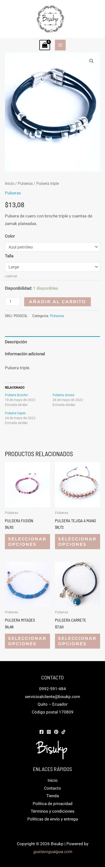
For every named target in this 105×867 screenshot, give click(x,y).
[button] (91, 61)
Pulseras (25, 183)
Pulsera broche (16, 395)
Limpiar (11, 276)
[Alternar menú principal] (60, 45)
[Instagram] (49, 732)
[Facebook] (41, 732)
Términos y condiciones (52, 811)
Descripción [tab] (16, 341)
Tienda (52, 795)
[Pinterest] (56, 732)
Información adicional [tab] (25, 353)
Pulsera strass (63, 395)
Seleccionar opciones (27, 541)
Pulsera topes (15, 413)
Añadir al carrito (57, 301)
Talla (9, 255)
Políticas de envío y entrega (52, 819)
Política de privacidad (53, 803)
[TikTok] (63, 732)
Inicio (9, 183)
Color (10, 236)
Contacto (52, 788)
